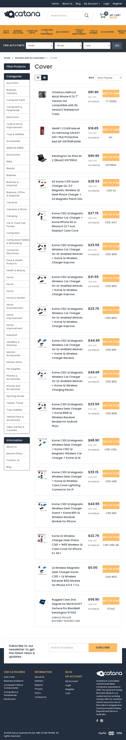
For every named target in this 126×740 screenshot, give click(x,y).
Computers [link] (13, 233)
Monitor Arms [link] (14, 362)
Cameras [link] (12, 202)
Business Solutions (17, 32)
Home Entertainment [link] (15, 306)
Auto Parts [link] (12, 83)
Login (106, 3)
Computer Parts (32, 32)
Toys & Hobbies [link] (15, 134)
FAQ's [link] (38, 693)
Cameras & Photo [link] (17, 209)
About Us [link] (12, 446)
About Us (67, 3)
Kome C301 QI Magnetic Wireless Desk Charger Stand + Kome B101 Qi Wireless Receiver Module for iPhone (67, 512)
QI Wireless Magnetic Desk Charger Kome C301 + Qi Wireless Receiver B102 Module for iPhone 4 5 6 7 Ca (66, 576)
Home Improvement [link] (14, 316)
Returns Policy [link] (14, 453)
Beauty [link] (11, 168)
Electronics (62, 32)
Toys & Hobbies (93, 32)
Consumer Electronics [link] (13, 251)
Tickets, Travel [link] (15, 403)
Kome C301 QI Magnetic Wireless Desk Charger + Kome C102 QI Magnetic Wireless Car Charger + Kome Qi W (67, 449)
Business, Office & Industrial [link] (16, 194)
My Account (91, 3)
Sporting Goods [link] (15, 396)
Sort (91, 77)
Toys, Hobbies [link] (14, 410)
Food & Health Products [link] (15, 262)
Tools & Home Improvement (79, 32)
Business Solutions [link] (12, 91)
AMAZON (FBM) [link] (15, 147)
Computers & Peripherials (47, 32)
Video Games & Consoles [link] (15, 428)
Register (117, 3)
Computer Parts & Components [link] (13, 686)
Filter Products (16, 66)
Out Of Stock (111, 157)
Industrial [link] (12, 335)
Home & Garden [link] (16, 297)
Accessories (107, 32)
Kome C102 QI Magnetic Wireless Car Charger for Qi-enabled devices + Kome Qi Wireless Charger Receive (67, 349)
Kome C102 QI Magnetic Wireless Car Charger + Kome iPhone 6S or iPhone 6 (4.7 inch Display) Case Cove (67, 222)
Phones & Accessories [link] (13, 377)
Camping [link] (12, 216)
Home (55, 3)
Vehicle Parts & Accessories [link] (15, 418)
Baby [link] (9, 161)
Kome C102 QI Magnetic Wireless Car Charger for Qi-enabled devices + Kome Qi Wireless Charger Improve (67, 253)
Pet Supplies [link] (13, 368)
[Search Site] (86, 15)
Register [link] (69, 689)
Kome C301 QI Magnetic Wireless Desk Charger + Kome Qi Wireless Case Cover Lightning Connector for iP (67, 481)
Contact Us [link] (13, 460)
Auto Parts (6, 32)
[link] (97, 721)
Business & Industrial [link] (13, 183)
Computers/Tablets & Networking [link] (18, 241)
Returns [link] (39, 685)
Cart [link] (67, 693)
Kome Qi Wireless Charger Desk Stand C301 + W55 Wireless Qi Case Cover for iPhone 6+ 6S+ (67, 544)
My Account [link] (71, 681)
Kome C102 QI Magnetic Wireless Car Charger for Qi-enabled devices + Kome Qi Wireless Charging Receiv (67, 381)
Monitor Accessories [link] (13, 353)
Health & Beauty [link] (16, 270)
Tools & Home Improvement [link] (15, 125)
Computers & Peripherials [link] (14, 108)
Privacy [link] (38, 688)
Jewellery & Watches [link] (13, 343)
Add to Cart (111, 93)
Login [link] (68, 685)
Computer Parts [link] (16, 100)
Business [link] (11, 175)
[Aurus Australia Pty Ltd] (22, 14)
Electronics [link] (13, 117)
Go (117, 45)
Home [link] (10, 277)
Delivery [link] (39, 680)
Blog (78, 3)
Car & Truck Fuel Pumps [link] (16, 224)
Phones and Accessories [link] (13, 387)
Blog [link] (9, 467)
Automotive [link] (13, 154)
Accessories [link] (13, 141)
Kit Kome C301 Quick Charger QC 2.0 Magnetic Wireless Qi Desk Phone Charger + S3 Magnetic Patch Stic (67, 190)
